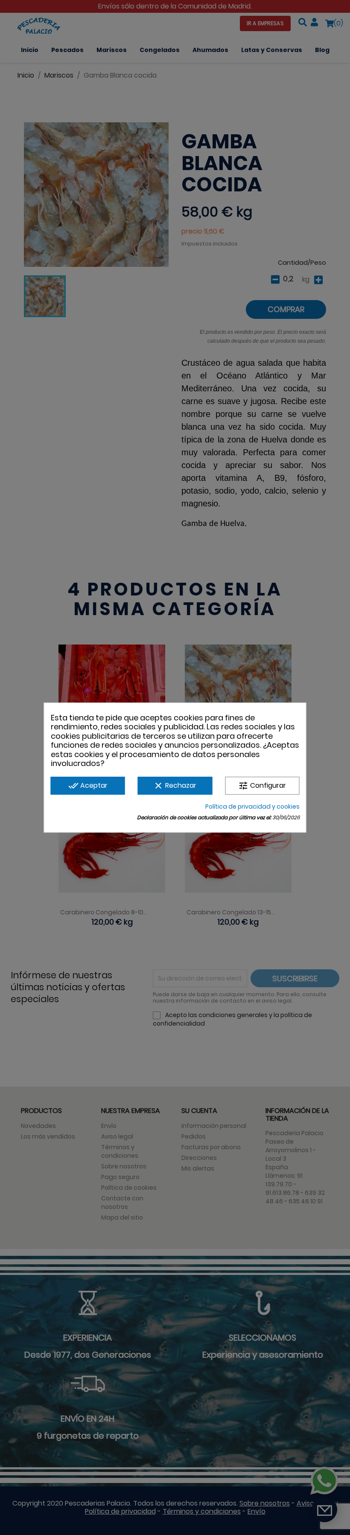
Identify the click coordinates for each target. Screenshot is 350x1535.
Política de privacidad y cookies (252, 806)
